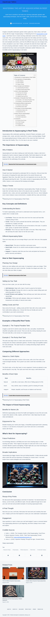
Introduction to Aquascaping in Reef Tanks (25, 77)
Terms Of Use (40, 609)
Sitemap (34, 609)
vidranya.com (27, 614)
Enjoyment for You (21, 111)
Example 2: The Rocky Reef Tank (24, 101)
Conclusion (17, 118)
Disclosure (21, 609)
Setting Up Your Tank (22, 94)
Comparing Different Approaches (23, 103)
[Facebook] (8, 555)
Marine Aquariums (24, 549)
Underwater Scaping (41, 549)
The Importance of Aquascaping (22, 79)
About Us (9, 609)
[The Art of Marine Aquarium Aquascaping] (13, 573)
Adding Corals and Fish (22, 96)
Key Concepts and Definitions (22, 86)
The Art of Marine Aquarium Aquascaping (11, 580)
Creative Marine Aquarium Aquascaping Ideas (36, 580)
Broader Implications (21, 116)
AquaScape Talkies (9, 2)
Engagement (20, 123)
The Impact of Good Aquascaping (23, 108)
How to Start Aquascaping (21, 91)
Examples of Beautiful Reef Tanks (23, 98)
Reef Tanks (32, 549)
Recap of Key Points (21, 120)
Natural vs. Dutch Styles (22, 104)
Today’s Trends (20, 84)
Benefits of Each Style (22, 106)
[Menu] (47, 1)
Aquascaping (15, 549)
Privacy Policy (28, 609)
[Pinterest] (30, 555)
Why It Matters (20, 80)
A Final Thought (20, 122)
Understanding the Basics (23, 87)
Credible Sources (21, 125)
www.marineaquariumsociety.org (22, 537)
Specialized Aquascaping (34, 23)
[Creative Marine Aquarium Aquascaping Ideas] (37, 573)
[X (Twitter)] (19, 555)
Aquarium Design (7, 549)
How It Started (20, 82)
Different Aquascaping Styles (23, 89)
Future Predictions (21, 115)
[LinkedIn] (42, 555)
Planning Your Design (22, 92)
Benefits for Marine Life (22, 110)
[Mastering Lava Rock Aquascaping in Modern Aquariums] (13, 591)
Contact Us (14, 609)
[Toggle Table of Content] (34, 75)
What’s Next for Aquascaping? (22, 113)
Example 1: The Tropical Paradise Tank (25, 99)
